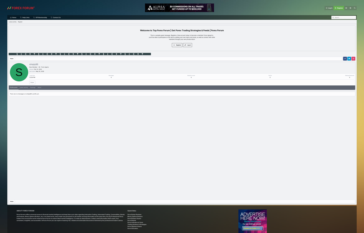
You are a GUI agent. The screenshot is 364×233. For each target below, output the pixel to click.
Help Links (25, 17)
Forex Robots (131, 220)
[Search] (355, 8)
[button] (350, 8)
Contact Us (57, 17)
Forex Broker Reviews (134, 214)
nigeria (47, 67)
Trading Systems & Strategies (136, 224)
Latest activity (12, 22)
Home (14, 17)
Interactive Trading (91, 214)
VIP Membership (41, 17)
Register (20, 22)
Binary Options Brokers (32, 216)
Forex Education (132, 228)
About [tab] (39, 87)
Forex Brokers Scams (134, 218)
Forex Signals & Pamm (134, 226)
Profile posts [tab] (13, 87)
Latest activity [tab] (24, 87)
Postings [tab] (32, 87)
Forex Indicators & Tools (135, 222)
